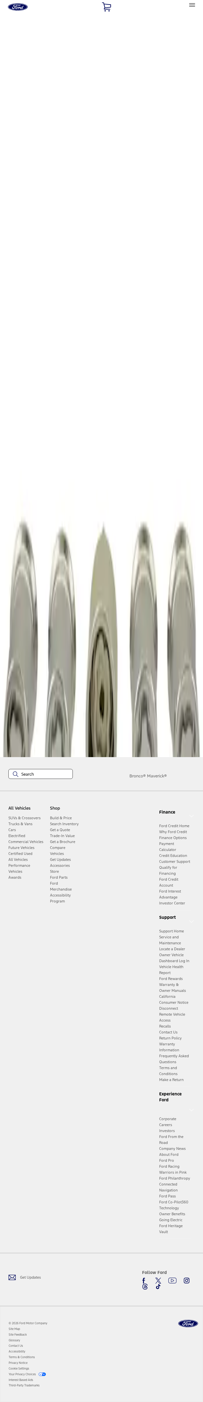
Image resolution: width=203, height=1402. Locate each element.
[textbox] (41, 774)
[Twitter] (158, 1281)
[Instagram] (187, 1281)
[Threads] (145, 1287)
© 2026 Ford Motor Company (28, 1323)
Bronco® (137, 776)
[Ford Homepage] (188, 1323)
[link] (14, 1329)
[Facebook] (145, 1281)
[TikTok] (158, 1287)
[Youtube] (172, 1281)
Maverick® (157, 776)
